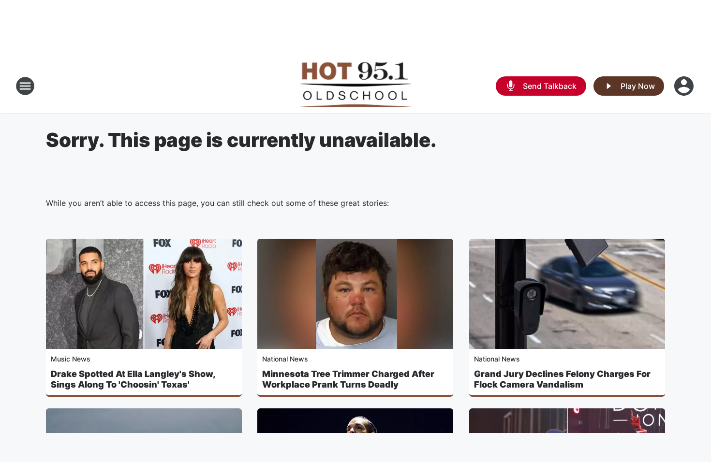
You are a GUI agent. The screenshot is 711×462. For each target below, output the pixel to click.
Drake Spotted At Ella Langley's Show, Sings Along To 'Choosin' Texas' (133, 379)
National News (285, 359)
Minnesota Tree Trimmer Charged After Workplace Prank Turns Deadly (348, 379)
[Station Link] (355, 86)
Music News (70, 359)
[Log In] (685, 86)
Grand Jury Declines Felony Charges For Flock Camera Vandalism (562, 379)
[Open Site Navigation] (25, 86)
